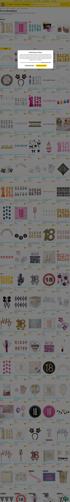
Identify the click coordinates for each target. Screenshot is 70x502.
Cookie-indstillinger (29, 65)
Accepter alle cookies (41, 65)
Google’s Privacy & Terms (46, 62)
